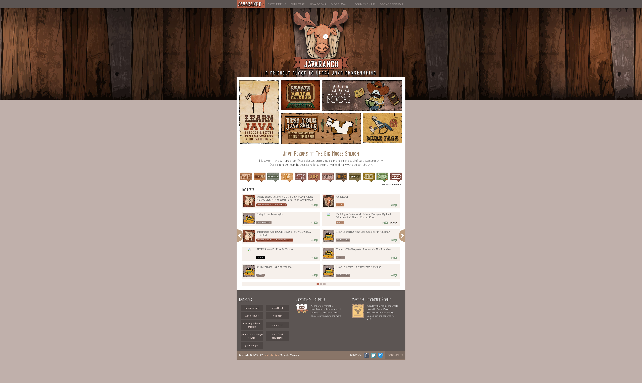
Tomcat (260, 257)
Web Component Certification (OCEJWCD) (274, 240)
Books (339, 222)
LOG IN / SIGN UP (364, 4)
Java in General (264, 222)
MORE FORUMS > (391, 184)
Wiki (340, 205)
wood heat (277, 308)
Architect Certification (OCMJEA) (271, 205)
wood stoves (252, 315)
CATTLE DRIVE (277, 4)
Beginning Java (343, 240)
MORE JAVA (338, 4)
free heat (277, 315)
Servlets (340, 257)
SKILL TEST (298, 4)
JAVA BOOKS (318, 4)
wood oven (277, 325)
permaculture (252, 308)
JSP (260, 275)
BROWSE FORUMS (391, 4)
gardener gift (252, 345)
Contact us (395, 355)
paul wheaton (272, 354)
